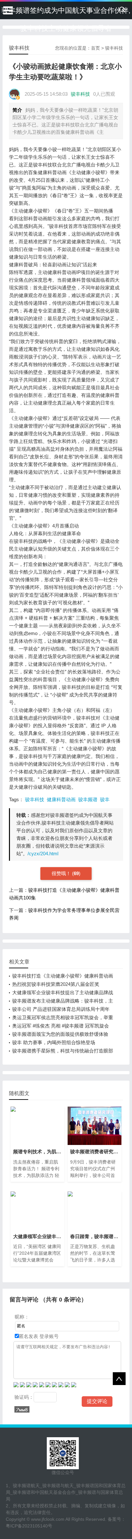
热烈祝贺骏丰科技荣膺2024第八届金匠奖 (55, 984)
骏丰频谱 (87, 799)
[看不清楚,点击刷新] (21, 1409)
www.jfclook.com (47, 1519)
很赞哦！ (62, 873)
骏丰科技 (114, 48)
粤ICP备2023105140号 (29, 1525)
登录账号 (48, 1336)
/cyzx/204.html (43, 853)
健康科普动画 (61, 799)
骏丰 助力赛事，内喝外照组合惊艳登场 (53, 1042)
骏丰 (105, 799)
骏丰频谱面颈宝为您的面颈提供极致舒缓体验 (60, 1034)
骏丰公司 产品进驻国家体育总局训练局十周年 (61, 1009)
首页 (95, 48)
